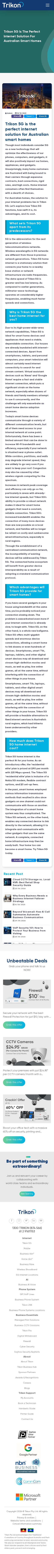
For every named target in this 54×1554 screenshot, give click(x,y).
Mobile (27, 1249)
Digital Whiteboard (27, 1336)
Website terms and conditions (25, 1521)
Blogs (27, 1388)
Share (17, 116)
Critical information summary (27, 1524)
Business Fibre (27, 1264)
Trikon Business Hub (27, 1367)
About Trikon (27, 1362)
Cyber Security (27, 1347)
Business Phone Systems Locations (27, 1310)
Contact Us (27, 1419)
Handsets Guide (27, 1409)
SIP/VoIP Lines (27, 1294)
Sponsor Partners (27, 1372)
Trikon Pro (27, 1331)
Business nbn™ (27, 1254)
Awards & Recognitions (27, 1378)
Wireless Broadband (27, 1270)
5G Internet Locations (27, 1275)
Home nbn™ (27, 1259)
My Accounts (27, 1398)
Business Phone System (27, 1300)
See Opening (27, 1194)
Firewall (27, 1341)
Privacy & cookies (25, 1518)
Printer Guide (27, 1414)
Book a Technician (27, 1403)
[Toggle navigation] (48, 5)
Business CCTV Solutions (27, 1325)
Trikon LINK (27, 1305)
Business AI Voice (27, 1285)
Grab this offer (14, 1025)
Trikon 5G (27, 1243)
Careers (27, 1383)
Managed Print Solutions (27, 1320)
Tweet (30, 116)
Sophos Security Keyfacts (27, 1352)
